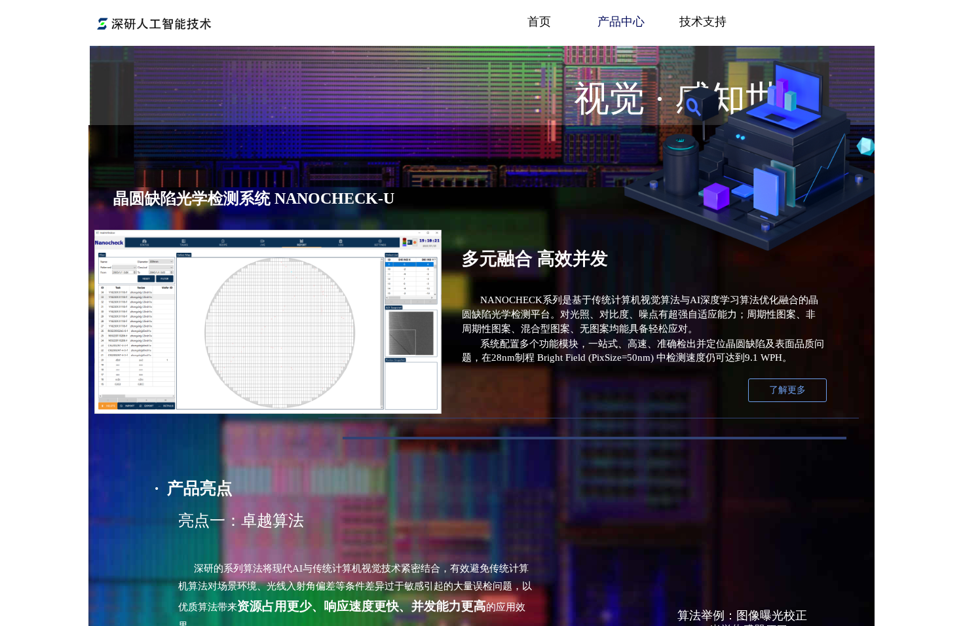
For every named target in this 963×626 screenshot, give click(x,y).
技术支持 (703, 21)
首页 (539, 21)
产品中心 (621, 21)
